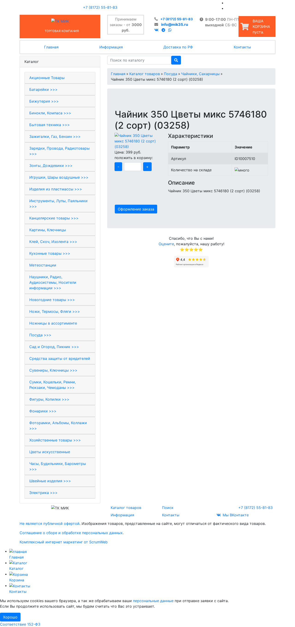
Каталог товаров (144, 73)
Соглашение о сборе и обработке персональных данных (71, 532)
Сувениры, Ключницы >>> (53, 370)
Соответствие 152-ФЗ (20, 624)
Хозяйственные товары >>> (55, 440)
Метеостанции (42, 265)
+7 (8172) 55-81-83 (176, 19)
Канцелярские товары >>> (54, 218)
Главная (51, 47)
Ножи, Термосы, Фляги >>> (54, 311)
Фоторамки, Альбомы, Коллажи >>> (58, 425)
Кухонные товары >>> (49, 253)
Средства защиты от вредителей (59, 358)
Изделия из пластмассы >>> (55, 189)
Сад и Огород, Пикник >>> (54, 346)
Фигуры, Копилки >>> (49, 399)
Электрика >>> (43, 492)
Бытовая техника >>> (49, 124)
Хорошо (10, 617)
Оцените (166, 244)
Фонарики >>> (42, 411)
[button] (118, 106)
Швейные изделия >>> (50, 481)
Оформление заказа (136, 209)
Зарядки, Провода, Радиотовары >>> (59, 151)
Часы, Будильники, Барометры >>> (57, 466)
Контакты (242, 47)
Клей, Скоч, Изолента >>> (53, 241)
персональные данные (153, 600)
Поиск (168, 507)
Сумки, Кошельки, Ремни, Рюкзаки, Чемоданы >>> (52, 385)
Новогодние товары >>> (52, 299)
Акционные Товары (47, 77)
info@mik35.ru (174, 24)
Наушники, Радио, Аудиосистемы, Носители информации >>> (52, 282)
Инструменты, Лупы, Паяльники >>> (58, 203)
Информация (111, 47)
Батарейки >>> (43, 89)
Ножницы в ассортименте (53, 323)
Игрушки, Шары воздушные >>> (58, 177)
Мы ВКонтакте (236, 515)
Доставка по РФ (178, 47)
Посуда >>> (40, 335)
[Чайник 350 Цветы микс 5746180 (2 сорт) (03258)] (138, 140)
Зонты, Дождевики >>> (51, 165)
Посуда (170, 73)
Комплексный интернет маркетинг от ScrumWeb (64, 542)
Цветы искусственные (49, 452)
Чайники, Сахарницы (200, 73)
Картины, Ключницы (47, 230)
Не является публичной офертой (50, 523)
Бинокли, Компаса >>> (50, 113)
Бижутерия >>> (44, 101)
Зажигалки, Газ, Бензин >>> (55, 136)
